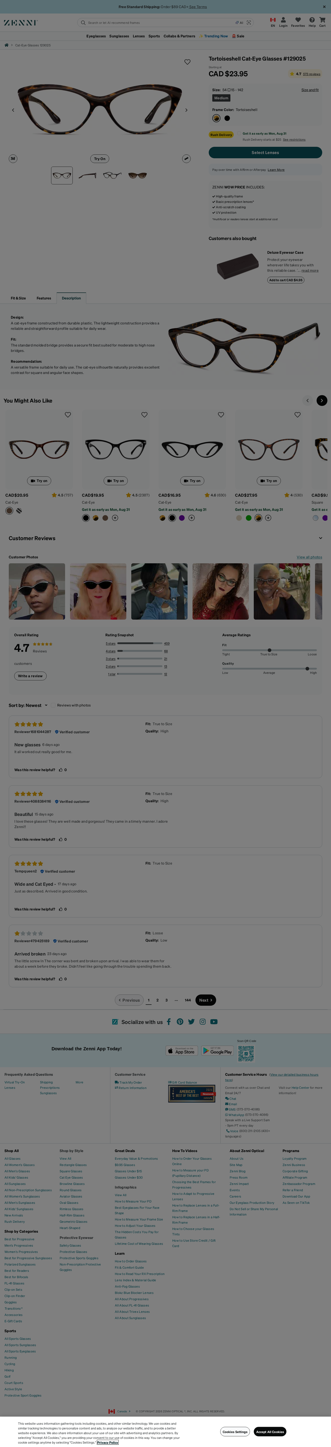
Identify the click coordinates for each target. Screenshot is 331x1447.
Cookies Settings (235, 1431)
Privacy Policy (107, 1442)
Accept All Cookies (270, 1431)
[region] (165, 1432)
